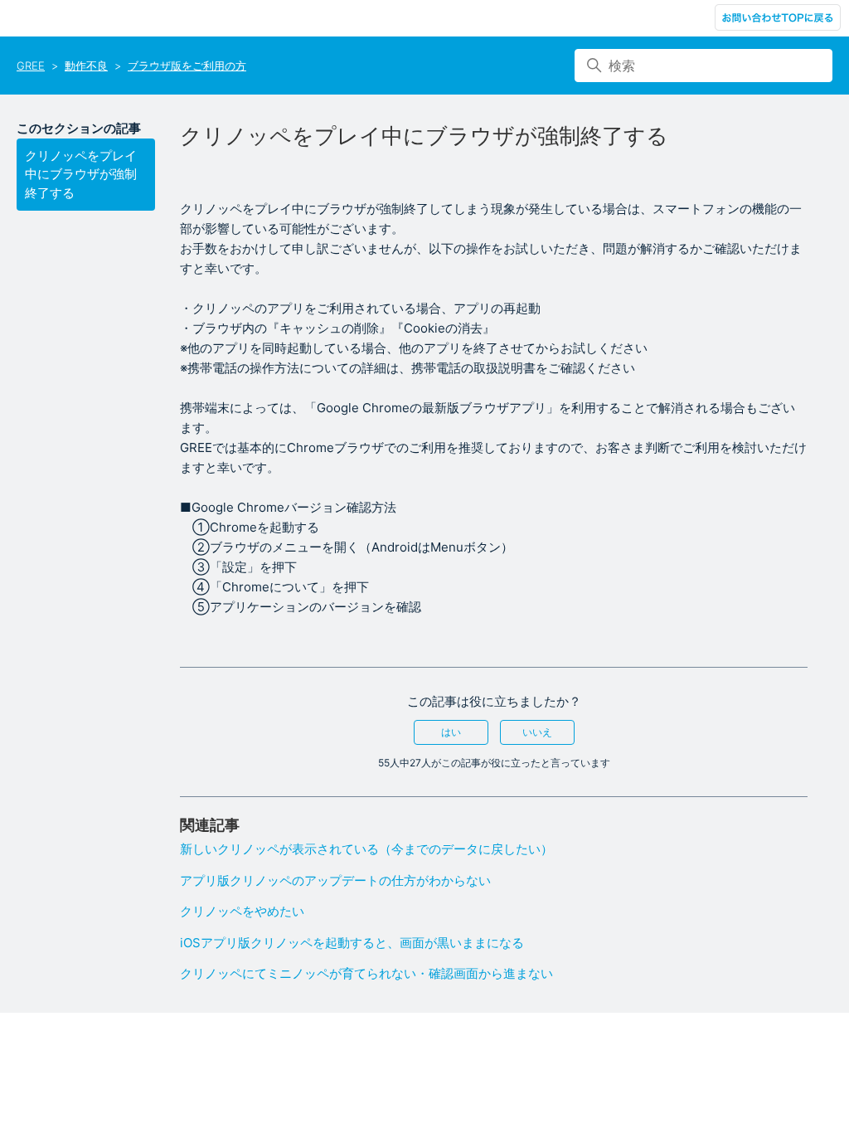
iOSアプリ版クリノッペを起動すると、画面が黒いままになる (352, 943)
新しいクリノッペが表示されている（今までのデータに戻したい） (366, 849)
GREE (31, 65)
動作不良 (86, 65)
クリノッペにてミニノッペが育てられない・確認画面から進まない (366, 973)
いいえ (537, 732)
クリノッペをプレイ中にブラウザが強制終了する (81, 174)
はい (451, 732)
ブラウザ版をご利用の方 (187, 65)
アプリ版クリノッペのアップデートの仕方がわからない (335, 880)
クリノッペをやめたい (242, 911)
